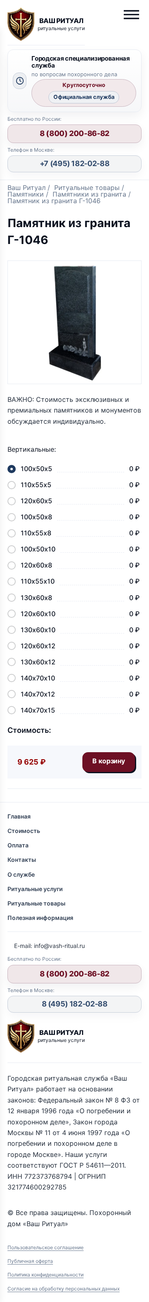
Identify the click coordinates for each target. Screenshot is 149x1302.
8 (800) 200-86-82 (74, 133)
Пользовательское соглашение (45, 1247)
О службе (21, 874)
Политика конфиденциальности (45, 1275)
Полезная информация (40, 917)
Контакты (21, 859)
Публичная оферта (30, 1261)
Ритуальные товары (36, 903)
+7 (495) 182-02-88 (75, 163)
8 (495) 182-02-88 (75, 1003)
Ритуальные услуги (34, 888)
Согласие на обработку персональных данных (63, 1289)
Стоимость (23, 830)
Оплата (18, 845)
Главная (19, 816)
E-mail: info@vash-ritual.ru (49, 945)
